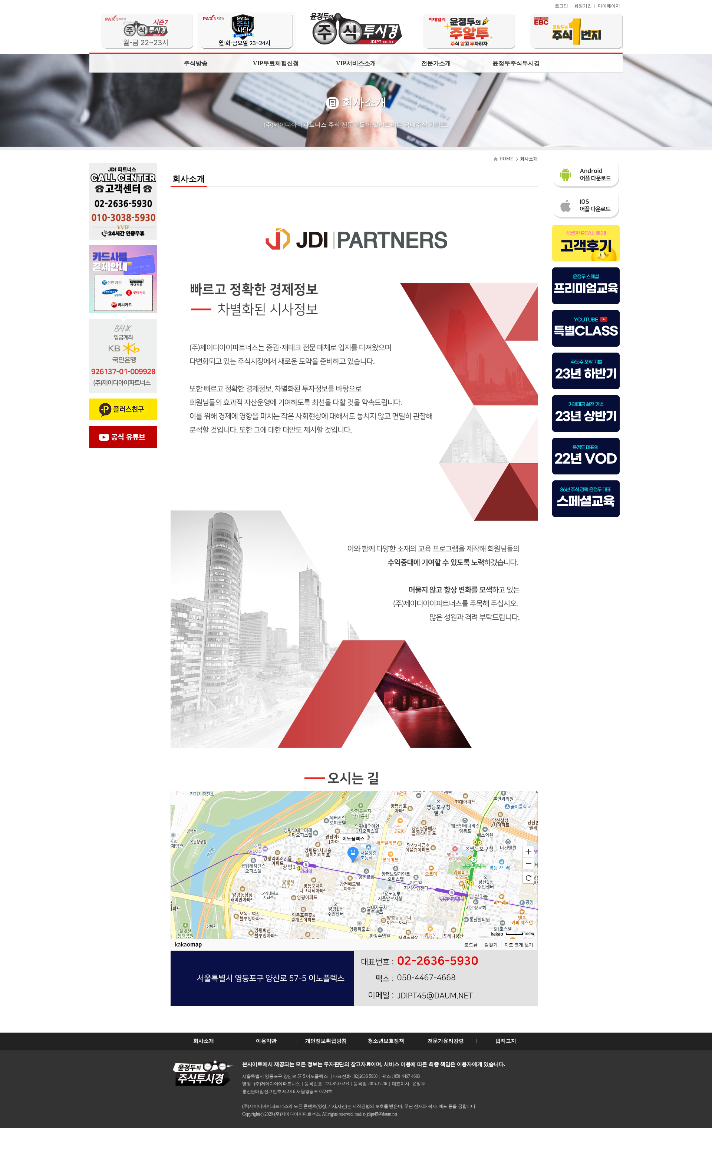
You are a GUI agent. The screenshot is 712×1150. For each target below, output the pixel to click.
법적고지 (505, 1041)
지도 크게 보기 (518, 944)
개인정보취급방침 (326, 1041)
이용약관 (266, 1041)
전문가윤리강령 (446, 1041)
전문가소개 (436, 63)
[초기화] (528, 877)
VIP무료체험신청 (276, 63)
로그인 (561, 6)
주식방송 (196, 63)
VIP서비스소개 (356, 63)
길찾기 (491, 944)
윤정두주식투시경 (516, 63)
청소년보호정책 (386, 1041)
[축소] (528, 863)
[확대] (528, 851)
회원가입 (583, 6)
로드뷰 (471, 944)
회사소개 (203, 1041)
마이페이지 (609, 6)
